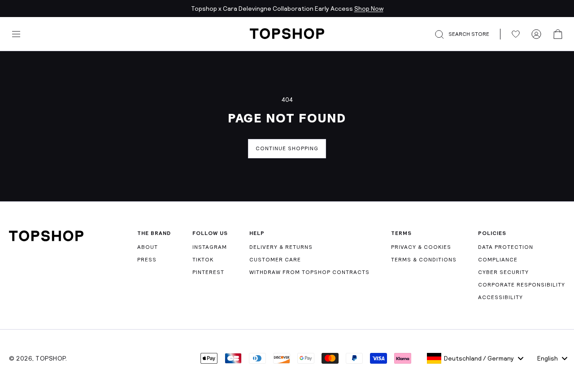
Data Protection (505, 247)
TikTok (202, 259)
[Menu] (16, 34)
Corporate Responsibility (521, 284)
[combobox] (475, 358)
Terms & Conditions (424, 259)
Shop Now (368, 8)
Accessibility (500, 297)
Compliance (497, 259)
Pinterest (208, 272)
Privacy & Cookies (421, 247)
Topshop (50, 358)
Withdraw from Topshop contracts (309, 272)
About (147, 247)
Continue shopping (287, 148)
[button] (467, 34)
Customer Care (275, 259)
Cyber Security (503, 272)
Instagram (209, 247)
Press (147, 259)
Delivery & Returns (281, 247)
